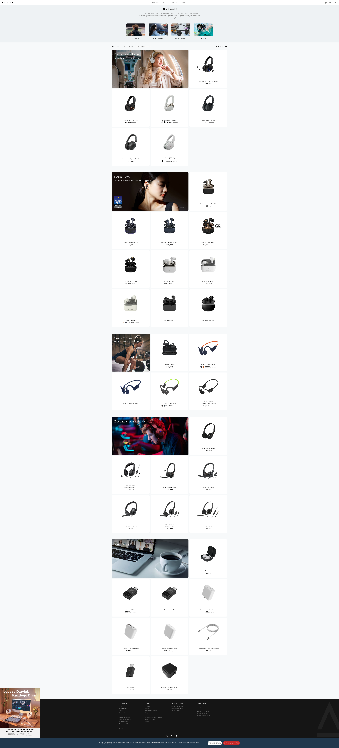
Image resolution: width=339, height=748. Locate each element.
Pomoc (184, 3)
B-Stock (121, 726)
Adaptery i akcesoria (125, 719)
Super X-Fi (122, 706)
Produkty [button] (154, 3)
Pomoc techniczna (150, 719)
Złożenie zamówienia (151, 710)
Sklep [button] (174, 3)
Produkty (147, 706)
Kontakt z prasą (175, 710)
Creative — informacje (177, 706)
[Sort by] (149, 46)
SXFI (165, 3)
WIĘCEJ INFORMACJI (214, 743)
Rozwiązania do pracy (125, 715)
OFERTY (121, 728)
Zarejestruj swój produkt (203, 713)
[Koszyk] (335, 2)
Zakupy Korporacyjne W (203, 715)
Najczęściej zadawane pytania (153, 717)
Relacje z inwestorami (177, 708)
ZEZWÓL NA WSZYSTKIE (231, 743)
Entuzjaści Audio (123, 721)
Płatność (147, 708)
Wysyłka (147, 712)
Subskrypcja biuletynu (203, 711)
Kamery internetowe (124, 717)
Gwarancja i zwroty (150, 715)
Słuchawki (122, 712)
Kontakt (147, 721)
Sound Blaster (123, 708)
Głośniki (121, 710)
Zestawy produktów (124, 723)
